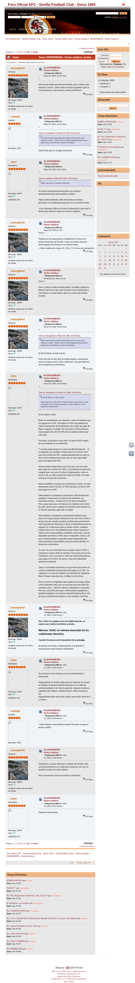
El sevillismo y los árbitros (18, 903)
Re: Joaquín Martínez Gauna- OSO (22, 926)
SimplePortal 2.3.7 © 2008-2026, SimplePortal (68, 979)
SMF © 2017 (67, 971)
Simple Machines (79, 971)
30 (100, 268)
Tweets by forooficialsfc (107, 176)
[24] (105, 264)
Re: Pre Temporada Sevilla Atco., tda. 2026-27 (27, 896)
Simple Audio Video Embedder (68, 976)
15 (126, 256)
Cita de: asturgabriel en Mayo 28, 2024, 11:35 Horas (60, 133)
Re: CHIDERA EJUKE (16, 911)
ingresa (40, 14)
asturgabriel (18, 68)
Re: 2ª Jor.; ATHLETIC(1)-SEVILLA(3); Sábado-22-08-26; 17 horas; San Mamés (42, 918)
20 (20, 52)
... (16, 52)
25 (110, 264)
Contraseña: (103, 58)
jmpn (14, 161)
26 (114, 264)
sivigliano (84, 918)
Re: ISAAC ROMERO (16, 941)
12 (114, 256)
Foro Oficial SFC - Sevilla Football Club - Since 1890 (51, 4)
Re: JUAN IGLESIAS (16, 933)
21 (23, 52)
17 (105, 260)
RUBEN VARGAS (14, 880)
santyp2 (15, 116)
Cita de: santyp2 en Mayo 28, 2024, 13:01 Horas (58, 178)
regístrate (48, 14)
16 (100, 260)
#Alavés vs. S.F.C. (119, 17)
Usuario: (105, 55)
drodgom (44, 926)
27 (118, 264)
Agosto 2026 (113, 242)
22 (25, 52)
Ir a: (71, 863)
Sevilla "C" (11, 888)
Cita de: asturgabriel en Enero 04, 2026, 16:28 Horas (60, 392)
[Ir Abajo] (131, 453)
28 (122, 264)
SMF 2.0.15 (56, 971)
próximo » (91, 48)
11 (110, 256)
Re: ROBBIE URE (14, 949)
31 (105, 268)
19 (18, 52)
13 (118, 256)
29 (126, 264)
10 (105, 256)
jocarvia (29, 880)
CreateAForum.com (73, 974)
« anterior (83, 48)
